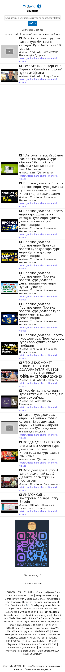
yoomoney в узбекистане (22, 647)
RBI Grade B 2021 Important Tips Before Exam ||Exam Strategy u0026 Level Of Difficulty (32, 650)
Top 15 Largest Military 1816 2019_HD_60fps (38, 621)
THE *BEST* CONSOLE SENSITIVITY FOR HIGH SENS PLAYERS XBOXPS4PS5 (33, 638)
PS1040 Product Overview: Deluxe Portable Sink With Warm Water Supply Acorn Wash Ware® (32, 629)
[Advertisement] (32, 118)
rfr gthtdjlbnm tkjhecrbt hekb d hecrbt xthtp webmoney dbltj (32, 613)
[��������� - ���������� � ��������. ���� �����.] (32, 541)
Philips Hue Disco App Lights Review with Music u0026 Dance (32, 597)
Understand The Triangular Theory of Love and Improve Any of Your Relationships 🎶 (33, 602)
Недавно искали (33, 583)
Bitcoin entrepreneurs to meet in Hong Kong (32, 624)
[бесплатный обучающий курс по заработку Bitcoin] (32, 4)
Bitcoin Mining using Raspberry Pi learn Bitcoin (32, 633)
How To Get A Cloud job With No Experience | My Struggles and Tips (31, 610)
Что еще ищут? (32, 575)
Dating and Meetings (32, 29)
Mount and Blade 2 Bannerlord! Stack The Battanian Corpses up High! (32, 618)
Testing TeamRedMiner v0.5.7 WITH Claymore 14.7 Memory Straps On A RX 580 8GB (33, 642)
